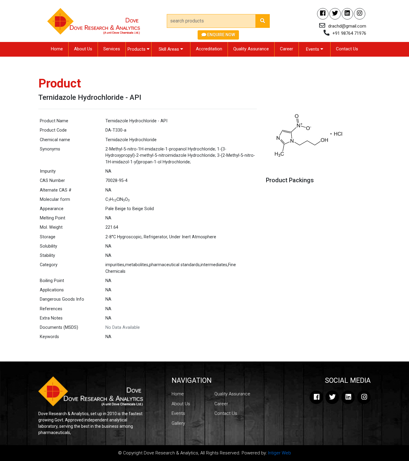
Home (57, 49)
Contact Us (347, 49)
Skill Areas (169, 49)
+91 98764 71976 (349, 33)
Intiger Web (279, 453)
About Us (83, 49)
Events (313, 49)
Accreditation (209, 49)
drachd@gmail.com (347, 26)
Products (137, 49)
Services (111, 49)
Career (286, 49)
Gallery (178, 423)
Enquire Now (220, 34)
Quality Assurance (251, 49)
